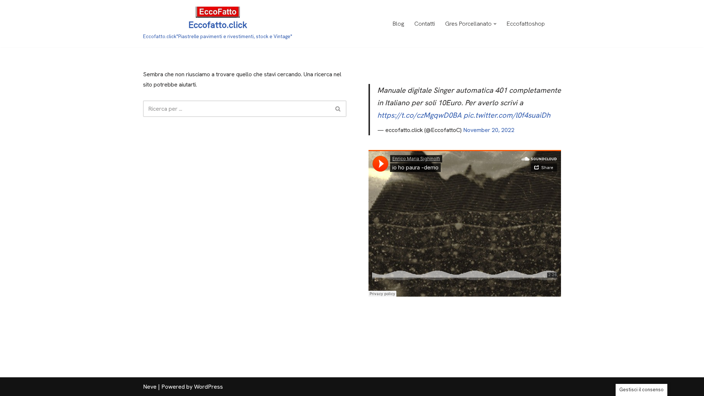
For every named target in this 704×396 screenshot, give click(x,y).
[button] (495, 23)
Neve (150, 386)
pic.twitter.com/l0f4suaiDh (506, 115)
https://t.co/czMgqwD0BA (419, 115)
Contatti (424, 23)
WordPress (208, 386)
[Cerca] (338, 108)
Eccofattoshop (526, 23)
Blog (398, 23)
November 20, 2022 (488, 130)
